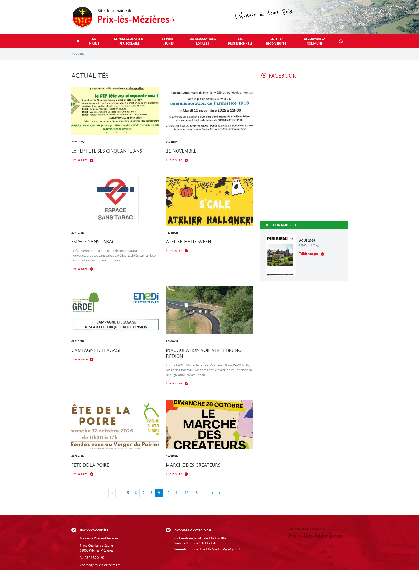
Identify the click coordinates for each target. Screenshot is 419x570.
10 (167, 493)
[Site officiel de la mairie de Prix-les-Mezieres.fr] (209, 17)
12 (186, 493)
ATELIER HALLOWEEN (188, 241)
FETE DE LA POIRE (90, 465)
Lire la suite (79, 160)
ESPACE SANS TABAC (93, 241)
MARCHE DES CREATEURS (193, 465)
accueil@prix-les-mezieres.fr (100, 565)
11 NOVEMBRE (181, 151)
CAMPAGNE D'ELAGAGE (96, 350)
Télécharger (308, 254)
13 (196, 493)
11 (177, 493)
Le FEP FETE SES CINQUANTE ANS (106, 151)
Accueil (77, 54)
